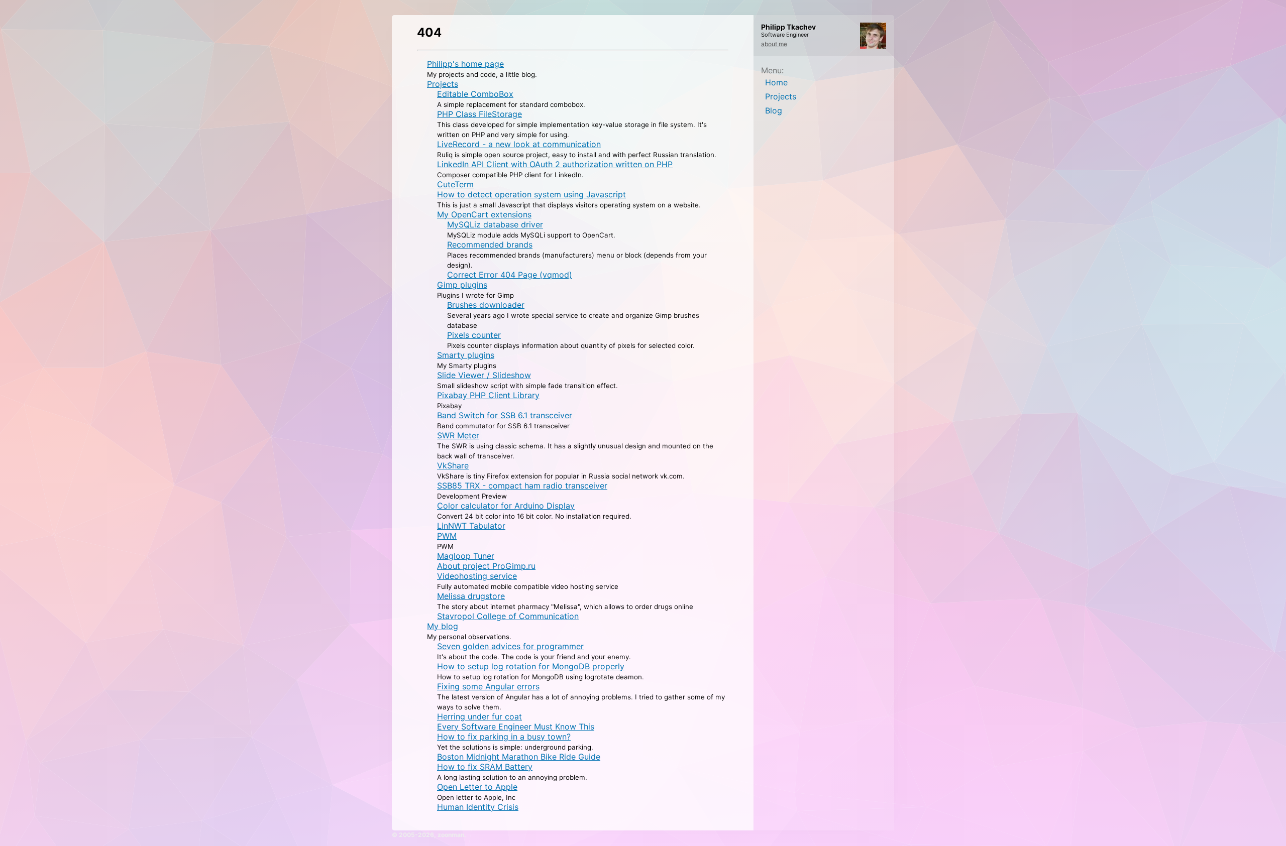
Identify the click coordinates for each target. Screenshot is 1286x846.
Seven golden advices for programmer (510, 646)
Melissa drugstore (471, 596)
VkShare (453, 465)
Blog (773, 110)
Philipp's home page (465, 64)
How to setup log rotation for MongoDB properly (530, 666)
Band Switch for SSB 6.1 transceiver (504, 415)
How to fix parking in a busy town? (504, 737)
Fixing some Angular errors (488, 686)
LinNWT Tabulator (471, 526)
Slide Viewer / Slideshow (484, 375)
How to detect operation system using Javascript (531, 194)
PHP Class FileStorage (479, 114)
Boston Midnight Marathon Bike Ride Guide (518, 757)
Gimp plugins (462, 285)
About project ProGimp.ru (486, 566)
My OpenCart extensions (484, 214)
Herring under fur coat (479, 716)
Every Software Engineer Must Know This (515, 726)
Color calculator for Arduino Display (506, 506)
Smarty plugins (465, 355)
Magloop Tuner (465, 556)
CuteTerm (455, 184)
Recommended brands (489, 244)
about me (774, 44)
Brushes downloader (485, 305)
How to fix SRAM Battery (484, 767)
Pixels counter (474, 335)
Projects (780, 96)
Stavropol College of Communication (508, 616)
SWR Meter (458, 435)
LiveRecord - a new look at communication (519, 144)
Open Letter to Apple (477, 787)
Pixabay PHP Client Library (488, 395)
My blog (442, 626)
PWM (447, 536)
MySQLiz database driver (495, 224)
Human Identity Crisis (477, 807)
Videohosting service (477, 576)
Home (776, 82)
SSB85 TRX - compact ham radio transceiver (522, 485)
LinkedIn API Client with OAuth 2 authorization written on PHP (555, 164)
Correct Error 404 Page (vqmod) (509, 275)
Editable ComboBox (475, 94)
